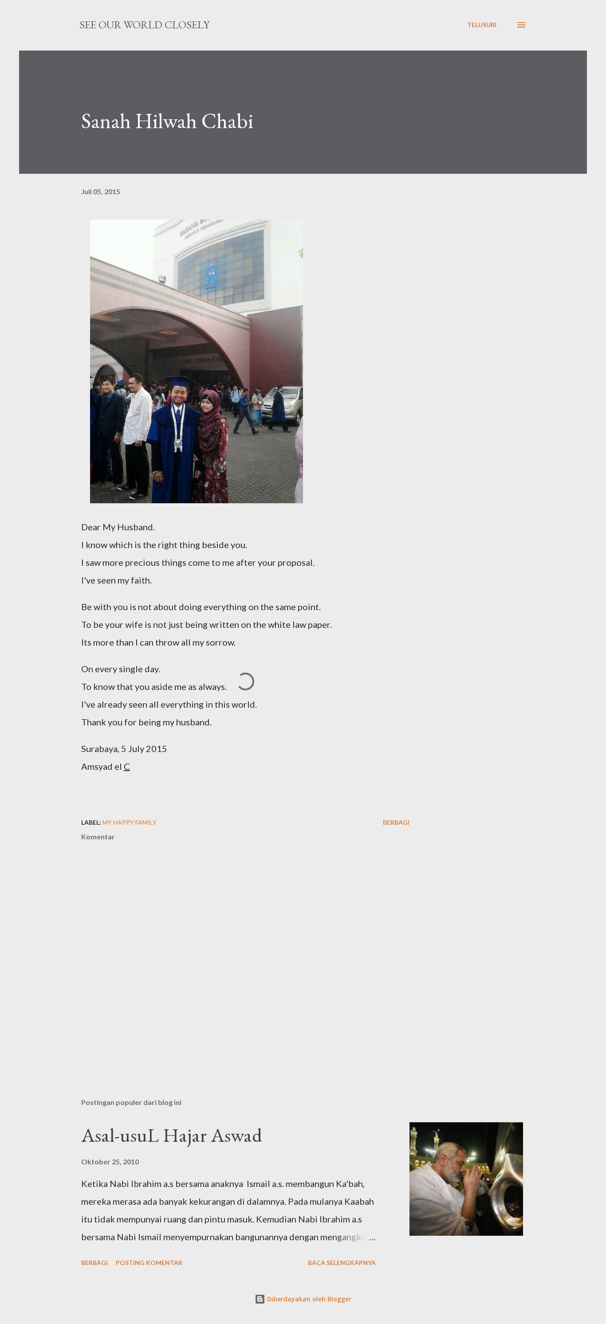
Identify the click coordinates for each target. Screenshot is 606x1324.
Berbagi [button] (396, 822)
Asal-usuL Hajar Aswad (171, 1135)
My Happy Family (129, 822)
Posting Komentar (149, 1262)
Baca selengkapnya (342, 1262)
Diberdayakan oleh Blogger (308, 1299)
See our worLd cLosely (144, 24)
